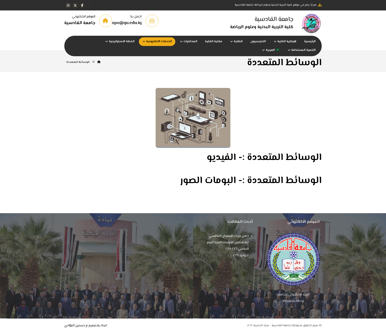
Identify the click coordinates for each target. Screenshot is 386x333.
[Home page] (99, 62)
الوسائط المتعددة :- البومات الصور (251, 180)
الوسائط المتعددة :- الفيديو (264, 157)
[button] (82, 5)
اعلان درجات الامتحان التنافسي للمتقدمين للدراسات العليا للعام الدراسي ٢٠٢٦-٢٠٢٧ (228, 243)
